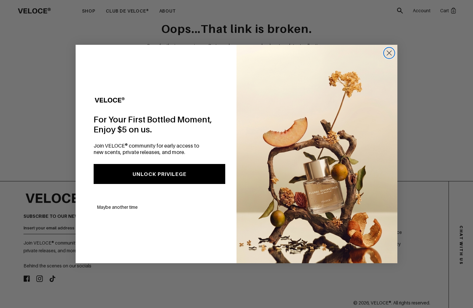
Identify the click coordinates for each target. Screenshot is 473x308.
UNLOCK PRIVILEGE (160, 174)
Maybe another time (117, 207)
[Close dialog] (389, 53)
